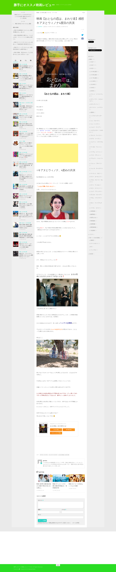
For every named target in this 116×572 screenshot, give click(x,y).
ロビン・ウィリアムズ (96, 202)
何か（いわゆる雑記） (95, 237)
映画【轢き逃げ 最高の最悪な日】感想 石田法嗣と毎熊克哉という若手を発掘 (26, 236)
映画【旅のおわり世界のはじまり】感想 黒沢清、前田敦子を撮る (26, 165)
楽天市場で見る (69, 429)
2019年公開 (24, 64)
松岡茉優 (92, 224)
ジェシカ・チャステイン (96, 168)
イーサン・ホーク (95, 208)
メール (64, 509)
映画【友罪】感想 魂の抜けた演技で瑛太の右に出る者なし (44, 486)
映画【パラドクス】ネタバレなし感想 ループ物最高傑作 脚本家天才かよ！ (26, 87)
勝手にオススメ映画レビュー (34, 5)
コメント (41, 500)
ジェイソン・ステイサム (96, 142)
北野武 (92, 112)
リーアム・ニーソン (95, 152)
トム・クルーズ (94, 120)
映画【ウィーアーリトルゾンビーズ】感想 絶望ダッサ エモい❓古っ (26, 155)
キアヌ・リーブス (52, 12)
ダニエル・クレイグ (95, 194)
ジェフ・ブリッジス (95, 191)
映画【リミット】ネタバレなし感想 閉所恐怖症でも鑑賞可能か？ (26, 96)
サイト (39, 514)
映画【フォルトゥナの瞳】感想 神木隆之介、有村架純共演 (60, 486)
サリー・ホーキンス (95, 176)
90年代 (92, 87)
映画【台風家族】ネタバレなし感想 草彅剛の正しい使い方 (26, 67)
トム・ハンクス (94, 124)
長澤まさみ (93, 217)
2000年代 (92, 84)
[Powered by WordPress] (19, 569)
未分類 (91, 254)
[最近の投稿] (15, 60)
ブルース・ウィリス (95, 135)
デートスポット (94, 243)
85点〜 (92, 65)
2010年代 (24, 83)
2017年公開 (93, 78)
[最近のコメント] (25, 60)
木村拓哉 (92, 211)
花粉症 (92, 240)
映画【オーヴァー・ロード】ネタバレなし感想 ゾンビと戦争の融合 (25, 245)
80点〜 (23, 102)
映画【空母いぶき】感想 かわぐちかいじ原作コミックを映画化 (26, 205)
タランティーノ (94, 104)
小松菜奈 (92, 230)
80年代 (92, 91)
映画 (38, 12)
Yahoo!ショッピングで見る (56, 432)
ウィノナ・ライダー (53, 454)
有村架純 (92, 220)
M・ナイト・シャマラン (96, 107)
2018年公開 (43, 12)
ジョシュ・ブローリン (96, 163)
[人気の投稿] (20, 60)
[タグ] (30, 60)
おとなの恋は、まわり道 (64, 454)
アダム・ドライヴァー (96, 197)
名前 (39, 509)
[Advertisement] (57, 153)
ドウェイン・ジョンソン (96, 158)
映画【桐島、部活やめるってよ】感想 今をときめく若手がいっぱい (26, 107)
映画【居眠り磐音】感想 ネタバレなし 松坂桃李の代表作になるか (25, 226)
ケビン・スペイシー (95, 188)
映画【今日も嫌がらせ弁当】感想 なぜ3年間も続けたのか (26, 125)
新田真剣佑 (93, 227)
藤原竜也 (92, 214)
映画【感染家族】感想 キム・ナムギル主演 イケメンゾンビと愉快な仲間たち (23, 37)
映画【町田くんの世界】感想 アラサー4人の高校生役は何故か (26, 187)
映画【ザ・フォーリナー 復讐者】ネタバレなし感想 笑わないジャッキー (26, 255)
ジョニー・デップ (95, 127)
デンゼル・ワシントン (96, 147)
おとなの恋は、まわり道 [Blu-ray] (58, 426)
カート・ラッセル (95, 185)
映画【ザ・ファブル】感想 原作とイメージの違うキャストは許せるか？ (26, 135)
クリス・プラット (95, 155)
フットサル (93, 250)
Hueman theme (32, 569)
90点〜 (20, 141)
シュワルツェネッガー (96, 115)
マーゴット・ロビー (95, 173)
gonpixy (40, 26)
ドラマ (91, 234)
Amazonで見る (56, 429)
